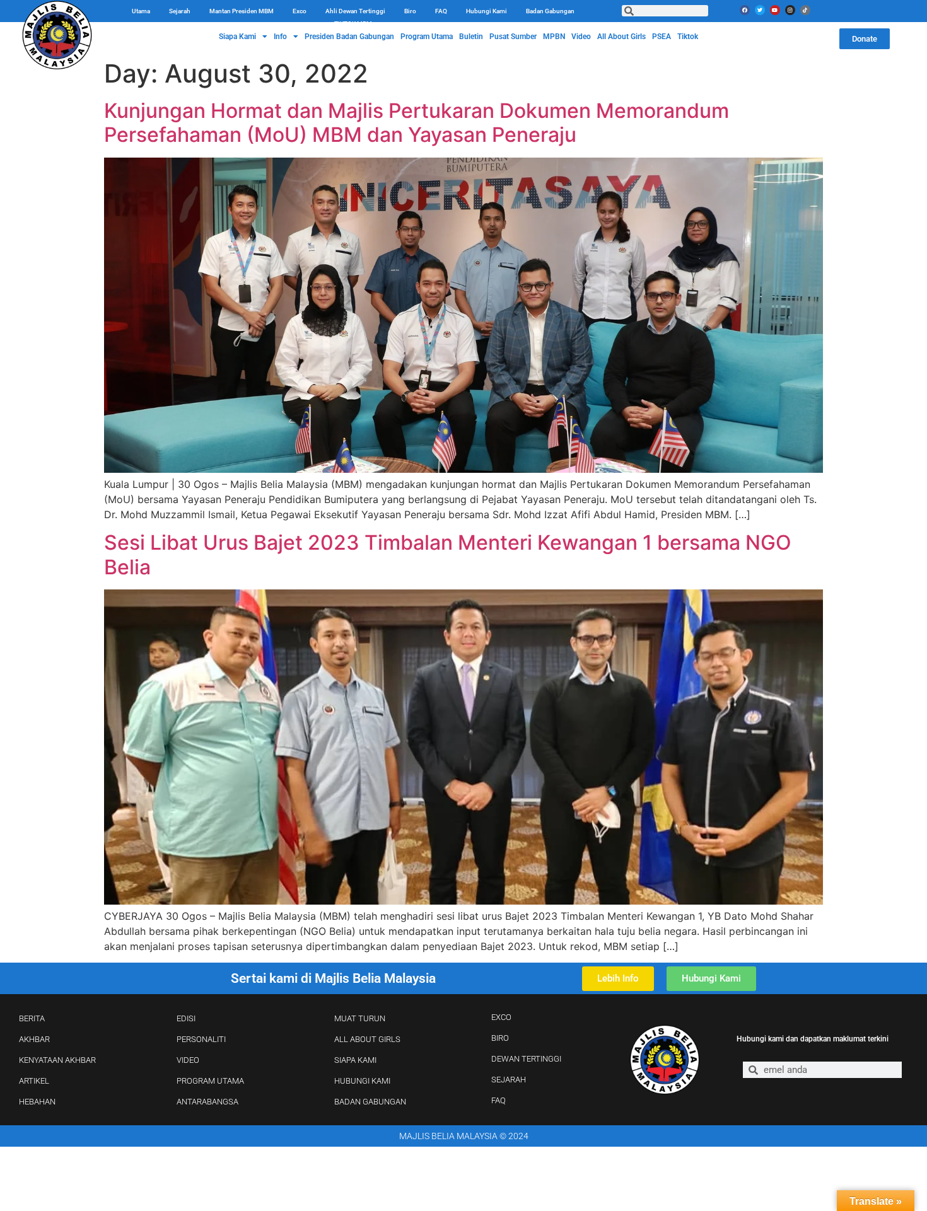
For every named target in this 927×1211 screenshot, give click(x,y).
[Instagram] (790, 10)
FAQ (441, 11)
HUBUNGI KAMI (362, 1081)
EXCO (501, 1017)
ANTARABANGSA (207, 1101)
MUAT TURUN (359, 1018)
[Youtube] (775, 10)
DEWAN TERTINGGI (526, 1058)
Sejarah (179, 11)
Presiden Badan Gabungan (349, 36)
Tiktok (687, 36)
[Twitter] (760, 10)
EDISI (186, 1018)
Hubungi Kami (486, 11)
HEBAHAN (37, 1101)
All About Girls (621, 36)
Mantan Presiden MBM (241, 11)
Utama (141, 11)
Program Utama (426, 36)
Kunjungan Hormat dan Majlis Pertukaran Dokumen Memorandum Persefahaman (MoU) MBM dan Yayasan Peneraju (416, 122)
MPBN (554, 36)
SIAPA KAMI (355, 1060)
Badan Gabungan (550, 11)
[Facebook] (745, 10)
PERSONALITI (201, 1039)
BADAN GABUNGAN (370, 1101)
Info (280, 36)
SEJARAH (508, 1079)
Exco (299, 11)
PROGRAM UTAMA (210, 1081)
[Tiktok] (805, 10)
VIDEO (188, 1060)
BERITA (32, 1018)
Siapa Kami (237, 36)
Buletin (471, 36)
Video (581, 36)
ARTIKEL (34, 1081)
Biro (410, 11)
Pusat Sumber (513, 36)
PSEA (661, 36)
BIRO (500, 1038)
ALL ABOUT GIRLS (367, 1039)
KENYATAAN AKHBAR (57, 1060)
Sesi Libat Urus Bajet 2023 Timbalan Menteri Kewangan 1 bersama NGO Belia (447, 554)
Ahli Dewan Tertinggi (355, 11)
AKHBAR (34, 1039)
